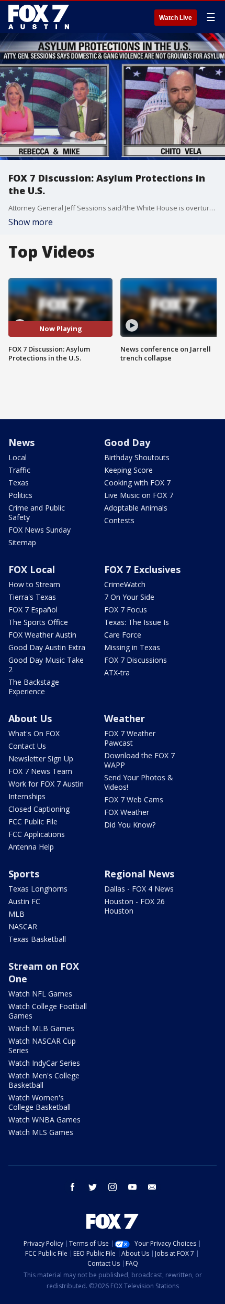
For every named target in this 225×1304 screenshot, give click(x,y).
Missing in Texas (132, 647)
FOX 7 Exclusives (142, 569)
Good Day (127, 442)
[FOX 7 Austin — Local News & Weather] (38, 16)
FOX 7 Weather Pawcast (129, 738)
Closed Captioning (39, 809)
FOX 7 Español (33, 609)
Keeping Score (128, 470)
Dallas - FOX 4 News (139, 889)
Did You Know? (129, 825)
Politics (20, 495)
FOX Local (31, 569)
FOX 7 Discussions (135, 660)
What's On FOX (34, 733)
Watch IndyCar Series (44, 1063)
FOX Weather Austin (42, 635)
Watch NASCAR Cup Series (42, 1045)
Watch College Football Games (47, 1011)
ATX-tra (117, 672)
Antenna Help (31, 847)
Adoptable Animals (135, 508)
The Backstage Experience (33, 686)
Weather (124, 718)
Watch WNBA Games (44, 1120)
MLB (16, 914)
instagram (112, 1187)
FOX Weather (126, 812)
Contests (119, 520)
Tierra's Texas (32, 597)
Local (17, 457)
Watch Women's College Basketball (39, 1102)
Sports (23, 873)
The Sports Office (38, 622)
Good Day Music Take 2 (46, 664)
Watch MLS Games (40, 1132)
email (152, 1187)
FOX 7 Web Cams (133, 799)
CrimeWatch (124, 584)
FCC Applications (36, 834)
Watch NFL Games (40, 994)
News (21, 442)
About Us (30, 718)
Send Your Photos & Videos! (138, 782)
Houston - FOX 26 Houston (134, 906)
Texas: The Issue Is (136, 622)
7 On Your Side (129, 597)
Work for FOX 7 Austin (46, 784)
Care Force (122, 635)
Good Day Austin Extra (46, 647)
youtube (132, 1187)
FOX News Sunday (39, 530)
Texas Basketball (37, 939)
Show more (30, 222)
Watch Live (175, 18)
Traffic (19, 470)
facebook (72, 1187)
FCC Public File (33, 821)
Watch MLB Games (41, 1028)
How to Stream (34, 584)
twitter (92, 1187)
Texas (18, 482)
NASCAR (22, 926)
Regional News (139, 873)
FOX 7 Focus (125, 609)
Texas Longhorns (38, 889)
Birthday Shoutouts (137, 457)
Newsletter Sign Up (40, 759)
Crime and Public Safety (36, 512)
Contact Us (27, 746)
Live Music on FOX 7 (138, 495)
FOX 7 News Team (40, 771)
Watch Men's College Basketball (44, 1080)
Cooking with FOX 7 (137, 482)
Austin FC (24, 901)
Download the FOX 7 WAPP (139, 760)
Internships (27, 796)
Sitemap (22, 542)
